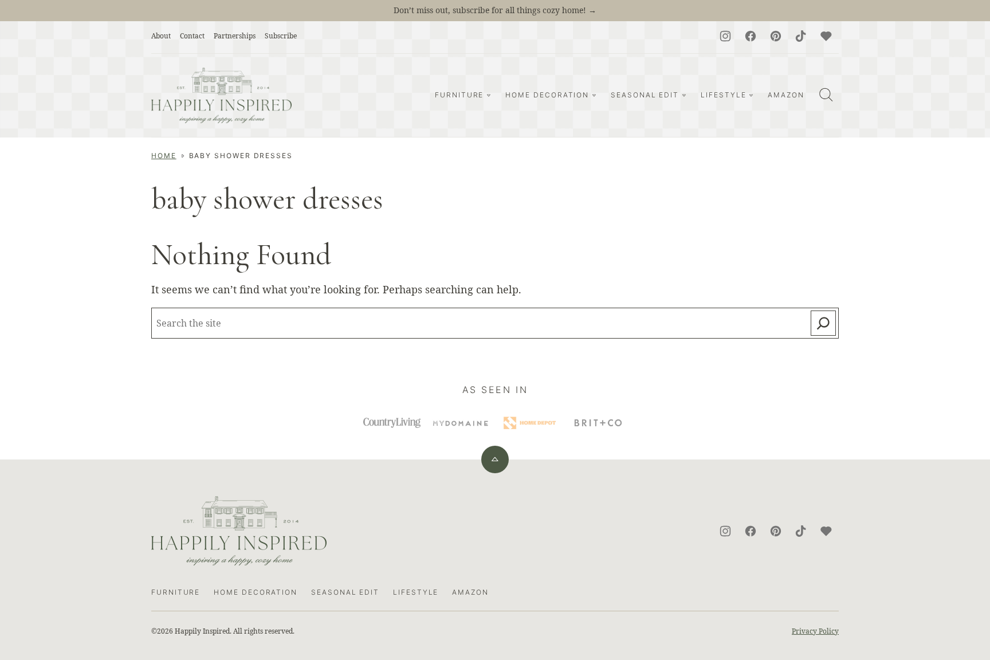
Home (163, 155)
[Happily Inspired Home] (221, 95)
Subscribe (281, 36)
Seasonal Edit (645, 95)
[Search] (826, 94)
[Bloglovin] (826, 36)
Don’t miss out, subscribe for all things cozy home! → (495, 10)
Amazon (786, 95)
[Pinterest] (775, 36)
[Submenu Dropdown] (488, 95)
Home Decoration (547, 95)
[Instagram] (725, 36)
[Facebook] (750, 36)
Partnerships (235, 36)
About (161, 36)
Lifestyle (723, 95)
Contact (192, 36)
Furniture (459, 95)
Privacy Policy (815, 631)
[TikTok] (801, 36)
